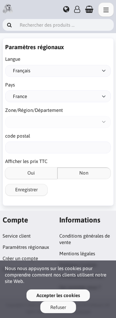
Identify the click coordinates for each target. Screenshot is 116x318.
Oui (31, 173)
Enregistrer (26, 189)
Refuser (58, 307)
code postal (17, 136)
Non (83, 173)
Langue (12, 59)
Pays (10, 84)
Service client (17, 236)
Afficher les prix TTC (26, 161)
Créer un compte (20, 258)
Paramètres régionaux (26, 247)
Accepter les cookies (58, 295)
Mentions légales (77, 253)
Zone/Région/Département (34, 110)
